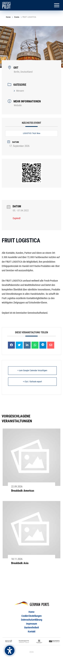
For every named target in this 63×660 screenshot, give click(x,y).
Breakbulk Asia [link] (20, 563)
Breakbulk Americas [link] (22, 490)
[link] (6, 5)
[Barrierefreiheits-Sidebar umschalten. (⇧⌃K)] (9, 650)
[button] (56, 5)
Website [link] (18, 105)
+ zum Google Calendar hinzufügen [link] (32, 370)
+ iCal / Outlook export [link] (32, 381)
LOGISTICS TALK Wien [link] (31, 133)
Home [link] (8, 17)
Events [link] (16, 17)
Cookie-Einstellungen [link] (31, 615)
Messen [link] (20, 90)
